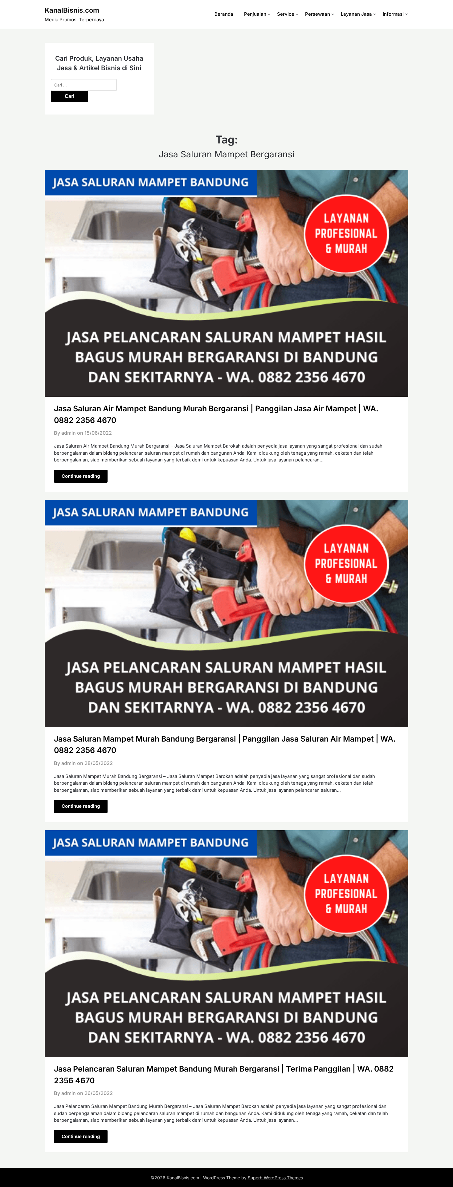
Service (285, 14)
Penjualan (255, 14)
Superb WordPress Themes (275, 1177)
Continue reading (81, 476)
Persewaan (317, 14)
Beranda (223, 14)
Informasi (393, 14)
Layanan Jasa (356, 14)
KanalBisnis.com (72, 10)
